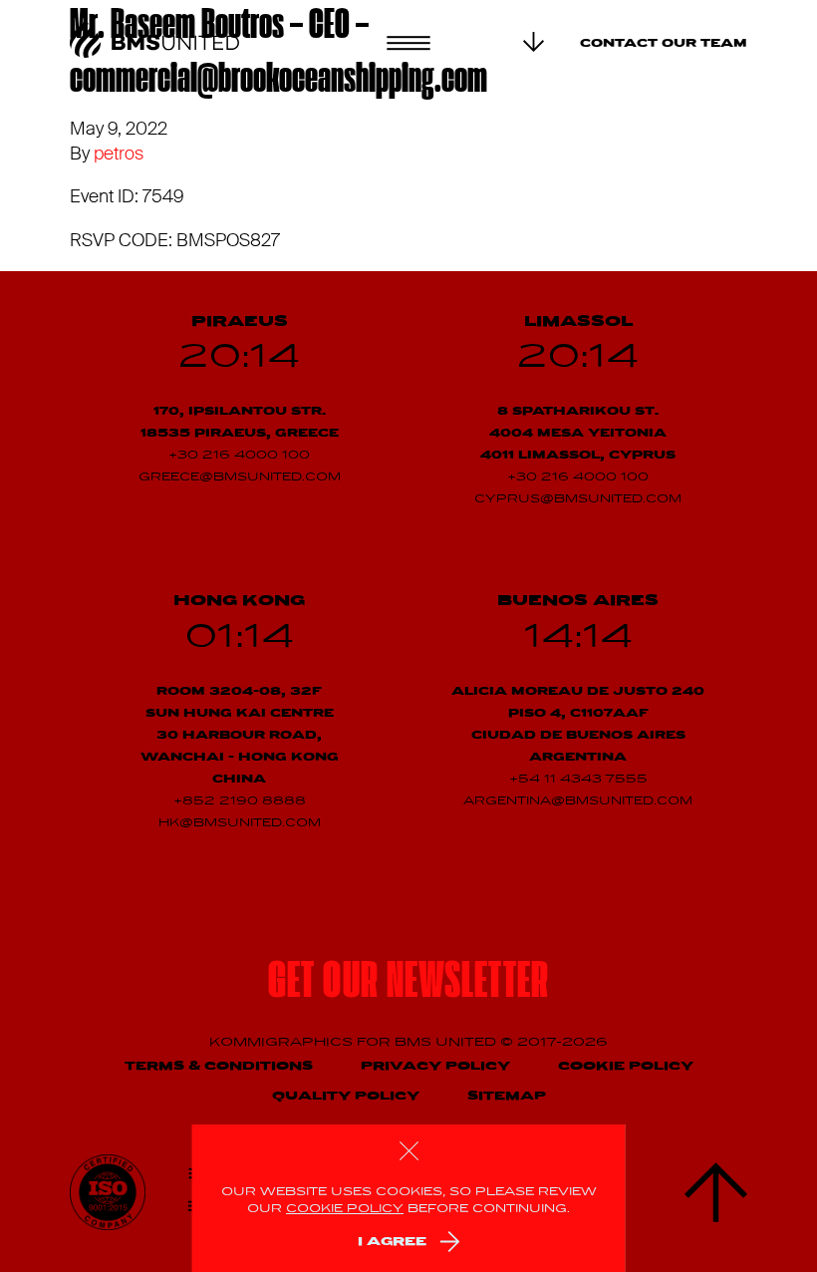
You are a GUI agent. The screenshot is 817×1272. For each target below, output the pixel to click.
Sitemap (506, 1096)
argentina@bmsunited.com (577, 801)
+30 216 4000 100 (239, 456)
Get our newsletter (408, 984)
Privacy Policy (435, 1066)
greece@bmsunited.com (239, 477)
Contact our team (663, 44)
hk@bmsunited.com (239, 823)
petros (118, 153)
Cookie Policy (625, 1066)
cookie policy (345, 1209)
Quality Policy (345, 1096)
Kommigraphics (283, 1042)
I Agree (392, 1241)
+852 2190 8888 (239, 801)
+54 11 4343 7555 (578, 780)
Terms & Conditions (219, 1066)
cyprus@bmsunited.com (577, 499)
